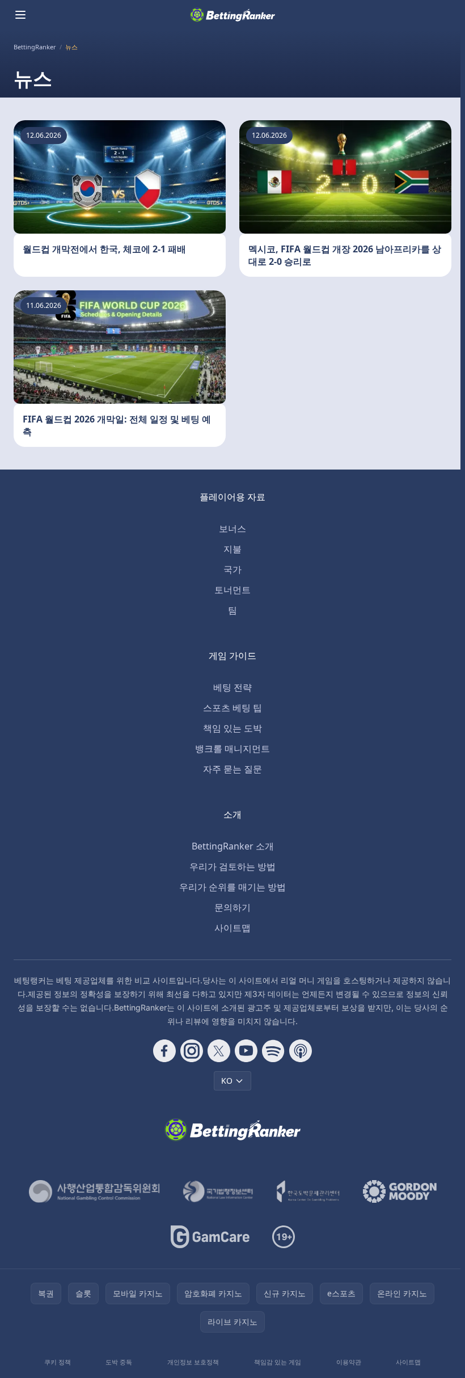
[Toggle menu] (20, 14)
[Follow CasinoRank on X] (219, 1050)
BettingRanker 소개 (233, 846)
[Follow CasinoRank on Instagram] (191, 1050)
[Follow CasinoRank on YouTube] (246, 1050)
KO (226, 1080)
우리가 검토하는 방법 (232, 866)
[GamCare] (210, 1236)
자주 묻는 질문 (232, 769)
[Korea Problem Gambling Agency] (308, 1191)
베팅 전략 (232, 687)
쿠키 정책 (57, 1362)
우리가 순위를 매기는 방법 (232, 887)
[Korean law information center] (218, 1191)
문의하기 (232, 907)
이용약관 (348, 1362)
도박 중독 (118, 1362)
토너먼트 (232, 590)
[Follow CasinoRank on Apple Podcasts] (300, 1050)
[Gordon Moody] (400, 1191)
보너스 (232, 528)
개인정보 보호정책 (193, 1362)
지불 (232, 549)
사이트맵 (232, 928)
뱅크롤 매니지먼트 (232, 748)
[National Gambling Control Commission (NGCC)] (94, 1191)
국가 (232, 569)
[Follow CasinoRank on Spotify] (273, 1050)
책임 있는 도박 (232, 728)
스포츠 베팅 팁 (232, 707)
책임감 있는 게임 (277, 1362)
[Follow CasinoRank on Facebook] (164, 1050)
